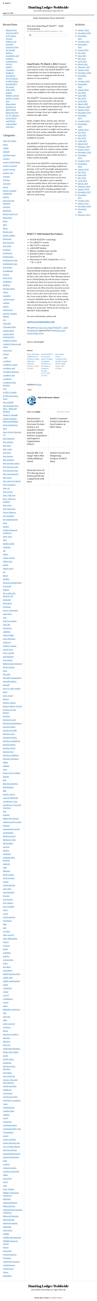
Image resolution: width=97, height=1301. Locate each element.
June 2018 (82, 175)
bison (5, 221)
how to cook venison (11, 688)
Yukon (5, 1272)
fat (4, 572)
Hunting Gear (9, 734)
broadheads (8, 271)
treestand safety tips (12, 1128)
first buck (7, 586)
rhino (5, 1006)
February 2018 (84, 186)
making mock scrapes (12, 822)
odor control (8, 935)
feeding (6, 579)
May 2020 (82, 98)
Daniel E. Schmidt (10, 415)
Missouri (6, 871)
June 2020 (82, 95)
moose (6, 881)
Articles (6, 180)
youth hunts (8, 1268)
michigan (7, 854)
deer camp (7, 449)
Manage (6, 825)
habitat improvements (12, 663)
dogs (5, 523)
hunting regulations (11, 741)
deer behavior (9, 438)
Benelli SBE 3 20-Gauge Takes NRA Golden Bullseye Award (12, 90)
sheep (5, 1030)
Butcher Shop (9, 288)
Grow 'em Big (8, 653)
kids (4, 780)
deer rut (6, 488)
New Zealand (8, 906)
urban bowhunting (11, 1157)
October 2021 (84, 41)
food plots (7, 603)
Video (5, 1175)
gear (5, 617)
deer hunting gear (10, 467)
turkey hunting (9, 1139)
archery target (9, 169)
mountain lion (9, 885)
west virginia (8, 1189)
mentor (6, 847)
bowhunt (7, 249)
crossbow (7, 361)
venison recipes (9, 1168)
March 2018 (83, 183)
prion (5, 963)
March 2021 (83, 64)
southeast (7, 1062)
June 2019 (82, 135)
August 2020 (83, 90)
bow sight (7, 246)
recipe (5, 991)
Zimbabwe (7, 1275)
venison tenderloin (11, 1171)
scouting (6, 1027)
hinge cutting (9, 667)
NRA (5, 924)
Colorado (7, 323)
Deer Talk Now (9, 495)
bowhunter (7, 253)
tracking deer (8, 1111)
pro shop (7, 967)
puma (5, 984)
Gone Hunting (9, 638)
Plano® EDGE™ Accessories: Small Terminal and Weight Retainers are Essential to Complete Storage (47, 362)
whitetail (7, 1199)
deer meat (7, 477)
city (4, 320)
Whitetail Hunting (11, 1216)
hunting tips (8, 751)
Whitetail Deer (9, 1206)
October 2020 (84, 81)
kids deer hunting (10, 783)
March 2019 (83, 144)
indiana (6, 766)
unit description (10, 1150)
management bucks (11, 829)
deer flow (7, 452)
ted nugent (8, 1093)
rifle (4, 1013)
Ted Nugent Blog (10, 1097)
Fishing (6, 589)
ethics (5, 554)
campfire (7, 295)
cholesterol (8, 310)
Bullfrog (6, 285)
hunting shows (9, 744)
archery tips (8, 173)
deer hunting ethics (11, 463)
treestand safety (10, 1125)
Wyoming (7, 1258)
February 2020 (84, 107)
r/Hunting (7, 988)
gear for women (10, 621)
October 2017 (84, 200)
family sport (8, 568)
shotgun (6, 1038)
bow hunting (8, 242)
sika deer (6, 1041)
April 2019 (82, 141)
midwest (6, 864)
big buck (6, 207)
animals (6, 151)
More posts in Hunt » (63, 412)
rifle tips (6, 1016)
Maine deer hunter (11, 818)
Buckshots (7, 281)
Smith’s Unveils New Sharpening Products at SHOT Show (12, 104)
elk (4, 550)
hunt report (8, 695)
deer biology (8, 442)
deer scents (8, 491)
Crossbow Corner (10, 364)
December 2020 (84, 72)
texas (5, 1104)
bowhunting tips (10, 264)
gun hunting (8, 656)
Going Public (8, 635)
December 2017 (84, 192)
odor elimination (10, 938)
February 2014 (84, 215)
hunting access (9, 719)
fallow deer (8, 561)
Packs (5, 949)
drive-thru (7, 536)
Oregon (6, 945)
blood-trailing (9, 235)
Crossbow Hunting (11, 371)
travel (5, 1118)
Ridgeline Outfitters (11, 1009)
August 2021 (83, 50)
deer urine (7, 505)
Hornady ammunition (12, 678)
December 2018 (84, 152)
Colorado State (9, 327)
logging (6, 815)
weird (5, 1182)
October (6, 931)
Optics (6, 942)
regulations (8, 999)
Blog (5, 224)
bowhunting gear (10, 260)
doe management (10, 519)
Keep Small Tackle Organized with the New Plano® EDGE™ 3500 (61, 359)
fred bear (7, 607)
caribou (6, 303)
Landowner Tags (10, 801)
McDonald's (8, 843)
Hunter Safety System (12, 706)
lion (4, 811)
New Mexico (8, 903)
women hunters (9, 1254)
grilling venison (9, 646)
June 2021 (82, 55)
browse (6, 274)
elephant (7, 547)
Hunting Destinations (12, 723)
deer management (11, 474)
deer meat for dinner (12, 481)
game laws (7, 614)
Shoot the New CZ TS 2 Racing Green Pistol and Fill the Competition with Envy (36, 476)
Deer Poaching (9, 484)
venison (6, 1164)
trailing (6, 1114)
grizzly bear (8, 649)
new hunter (8, 899)
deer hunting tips (10, 470)
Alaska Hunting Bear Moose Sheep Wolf (49, 18)
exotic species (9, 558)
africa (5, 144)
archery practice (10, 166)
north (5, 913)
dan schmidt (8, 402)
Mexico (6, 850)
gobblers (6, 631)
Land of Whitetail (10, 798)
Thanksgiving (8, 1107)
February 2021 (84, 67)
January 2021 (83, 70)
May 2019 (82, 138)
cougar (6, 354)
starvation (7, 1072)
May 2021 (82, 58)
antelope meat (9, 155)
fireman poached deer (12, 582)
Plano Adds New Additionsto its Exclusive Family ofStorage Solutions (33, 359)
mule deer (7, 888)
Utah (5, 1160)
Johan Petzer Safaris (11, 773)
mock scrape (8, 874)
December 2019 (84, 112)
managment (8, 832)
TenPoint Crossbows (12, 1100)
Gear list (6, 624)
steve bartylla (9, 1076)
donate (6, 526)
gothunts (7, 642)
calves (5, 292)
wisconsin (7, 1251)
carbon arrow (9, 299)
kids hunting (8, 787)
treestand (7, 1121)
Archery (6, 158)
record (6, 995)
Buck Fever (7, 278)
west (5, 1185)
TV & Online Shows (11, 1146)
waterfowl (7, 1178)
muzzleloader (9, 892)
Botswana (7, 239)
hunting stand (9, 748)
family (5, 565)
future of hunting (10, 610)
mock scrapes (9, 878)
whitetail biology (10, 1202)
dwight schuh (8, 543)
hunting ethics (9, 727)
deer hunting (8, 460)
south (5, 1055)
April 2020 (82, 101)
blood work (8, 232)
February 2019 (84, 146)
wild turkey (8, 1230)
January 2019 (83, 149)
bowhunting (8, 256)
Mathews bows (9, 836)
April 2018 (82, 180)
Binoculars (7, 217)
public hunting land (11, 974)
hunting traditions (11, 755)
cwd (4, 389)
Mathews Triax (9, 839)
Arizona (6, 176)
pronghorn (7, 970)
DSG (5, 540)
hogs (5, 670)
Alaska (6, 148)
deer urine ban (9, 509)
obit (4, 928)
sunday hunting (9, 1086)
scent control (9, 1023)
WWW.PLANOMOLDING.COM (41, 322)
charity (6, 306)
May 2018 (82, 178)
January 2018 (83, 189)
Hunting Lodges (10, 737)
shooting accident (10, 1034)
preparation (8, 959)
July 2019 (82, 132)
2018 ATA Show (9, 141)
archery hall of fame (11, 162)
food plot (7, 599)
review (6, 1002)
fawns (5, 575)
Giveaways (7, 628)
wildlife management (12, 1237)
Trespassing (8, 1132)
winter (6, 1247)
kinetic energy (9, 794)
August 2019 (83, 129)
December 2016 (84, 206)
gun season (8, 660)
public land (8, 977)
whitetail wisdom (10, 1223)
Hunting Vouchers (11, 758)
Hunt (5, 692)
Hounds (6, 685)
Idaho (5, 762)
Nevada (6, 896)
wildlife (6, 1234)
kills (4, 790)
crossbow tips (9, 375)
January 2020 (83, 109)
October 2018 (84, 161)
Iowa (5, 769)
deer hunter (8, 456)
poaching (7, 952)
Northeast (7, 920)
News (5, 910)
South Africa (8, 1059)
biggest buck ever (10, 214)
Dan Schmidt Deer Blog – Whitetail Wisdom (10, 409)
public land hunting (11, 981)
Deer (5, 428)
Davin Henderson (10, 425)
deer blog (7, 445)
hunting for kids (10, 730)
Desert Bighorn (9, 512)
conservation (8, 330)
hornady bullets (9, 681)
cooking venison (10, 340)
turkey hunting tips (11, 1143)
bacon (5, 187)
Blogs (5, 228)
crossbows (7, 379)
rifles (5, 1020)
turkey (6, 1136)
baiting (6, 197)
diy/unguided (8, 516)
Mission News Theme (41, 1298)
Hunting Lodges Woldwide (48, 7)
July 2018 (82, 172)
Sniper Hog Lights (10, 1052)
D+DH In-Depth (10, 392)
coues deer (7, 350)
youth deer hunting (11, 1261)
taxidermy (7, 1089)
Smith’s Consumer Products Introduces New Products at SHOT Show (59, 422)
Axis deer (7, 183)
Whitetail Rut (8, 1219)
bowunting (7, 267)
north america (9, 917)
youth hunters (9, 1265)
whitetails (7, 1226)
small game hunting (11, 1048)
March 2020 (83, 104)
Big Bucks (7, 210)
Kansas (6, 776)
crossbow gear (9, 368)
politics (6, 956)
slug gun (6, 1045)
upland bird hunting (11, 1153)
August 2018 (83, 169)
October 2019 (84, 121)
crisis (5, 357)
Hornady (6, 674)
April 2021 (82, 61)
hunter (6, 699)
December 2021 (84, 33)
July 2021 (82, 53)
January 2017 (83, 203)
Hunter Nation (9, 702)
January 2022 (83, 30)
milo (5, 867)
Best (29, 390)
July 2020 (82, 92)
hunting (6, 716)
